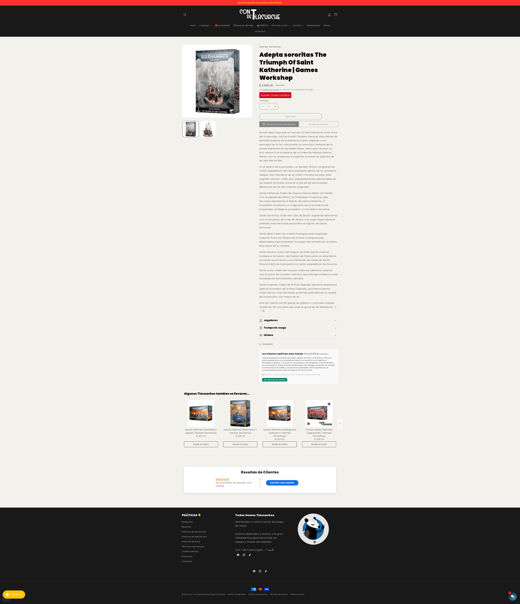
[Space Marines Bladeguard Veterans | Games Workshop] (280, 413)
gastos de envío (271, 90)
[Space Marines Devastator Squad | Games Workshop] (201, 413)
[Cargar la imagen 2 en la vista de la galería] (208, 129)
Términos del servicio (279, 594)
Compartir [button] (267, 344)
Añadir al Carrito (201, 444)
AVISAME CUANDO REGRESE (275, 95)
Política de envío (297, 594)
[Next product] (340, 423)
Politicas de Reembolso (194, 536)
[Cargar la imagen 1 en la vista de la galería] (191, 129)
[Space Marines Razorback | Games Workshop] (240, 413)
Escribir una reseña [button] (282, 482)
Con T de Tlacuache (197, 594)
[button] (185, 15)
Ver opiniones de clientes (274, 380)
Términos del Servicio (193, 546)
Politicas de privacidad (194, 531)
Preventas (187, 556)
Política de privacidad (257, 594)
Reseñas (186, 526)
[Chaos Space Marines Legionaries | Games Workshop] (319, 413)
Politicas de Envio (191, 541)
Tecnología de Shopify (216, 594)
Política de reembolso (237, 594)
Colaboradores (190, 551)
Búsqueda (187, 522)
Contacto (187, 561)
